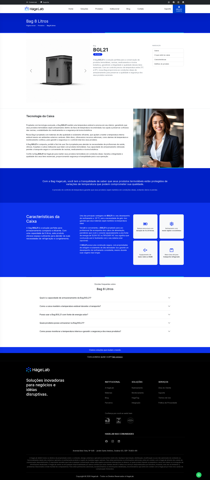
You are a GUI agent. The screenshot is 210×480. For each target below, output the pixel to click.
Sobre (156, 51)
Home (71, 9)
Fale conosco (117, 357)
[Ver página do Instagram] (178, 2)
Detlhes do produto (161, 64)
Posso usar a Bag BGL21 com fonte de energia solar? (64, 314)
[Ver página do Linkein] (183, 2)
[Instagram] (113, 441)
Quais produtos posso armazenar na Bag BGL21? (62, 323)
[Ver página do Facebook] (174, 2)
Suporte (161, 393)
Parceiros (109, 403)
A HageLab (109, 388)
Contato (140, 9)
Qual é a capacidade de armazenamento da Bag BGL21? (65, 298)
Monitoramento (138, 393)
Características (160, 59)
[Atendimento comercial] (198, 475)
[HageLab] (34, 7)
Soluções (84, 9)
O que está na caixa (162, 55)
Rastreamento (137, 388)
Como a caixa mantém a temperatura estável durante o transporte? (70, 306)
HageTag (135, 398)
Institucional (114, 9)
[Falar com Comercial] (169, 2)
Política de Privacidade (167, 403)
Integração (136, 403)
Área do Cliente (164, 388)
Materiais (108, 393)
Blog (128, 9)
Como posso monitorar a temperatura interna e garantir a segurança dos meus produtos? (80, 331)
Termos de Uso (164, 398)
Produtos (99, 9)
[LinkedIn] (118, 441)
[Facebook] (107, 441)
